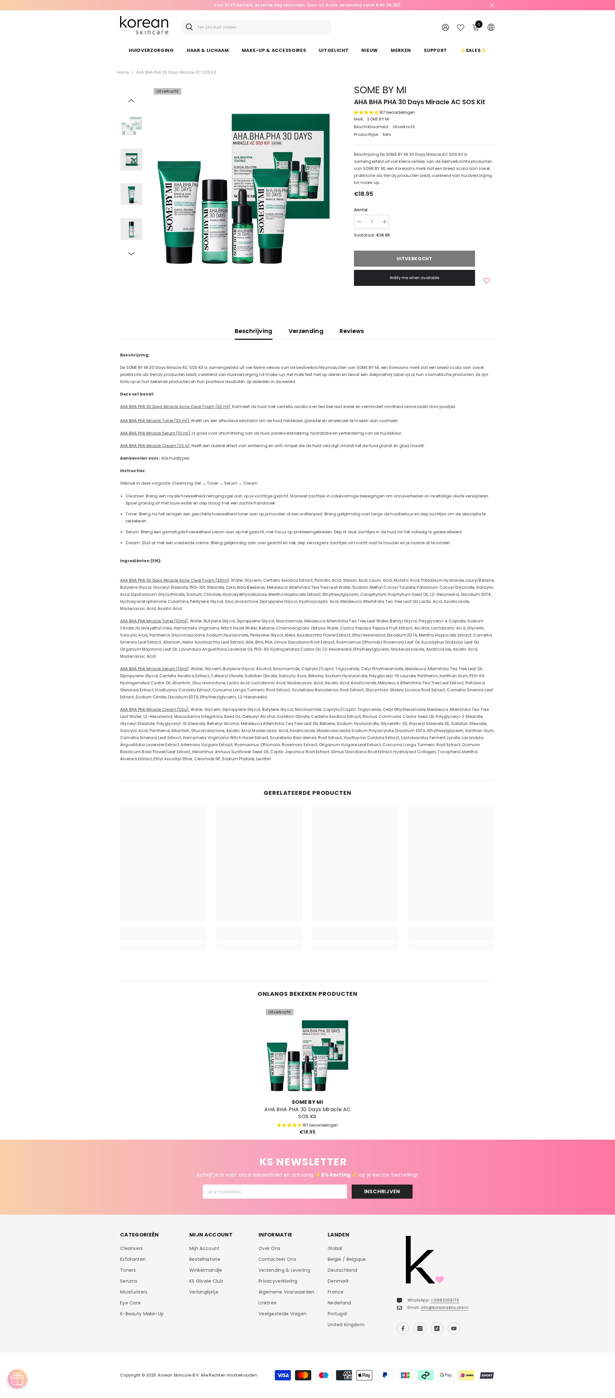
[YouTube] (454, 1328)
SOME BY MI (380, 90)
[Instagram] (420, 1328)
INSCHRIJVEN (382, 1191)
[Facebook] (403, 1328)
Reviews (352, 331)
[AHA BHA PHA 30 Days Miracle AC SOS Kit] (307, 1050)
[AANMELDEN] (445, 27)
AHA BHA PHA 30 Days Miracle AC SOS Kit (307, 1113)
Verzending (306, 331)
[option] (307, 5)
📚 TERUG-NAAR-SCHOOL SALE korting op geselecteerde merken (307, 5)
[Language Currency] (491, 27)
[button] (131, 100)
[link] (163, 937)
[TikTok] (437, 1328)
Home (123, 72)
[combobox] (262, 27)
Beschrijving (253, 331)
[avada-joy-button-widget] (17, 1378)
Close (492, 5)
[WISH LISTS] (460, 26)
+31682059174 (444, 1300)
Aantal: (361, 209)
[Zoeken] (256, 27)
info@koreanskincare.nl (444, 1307)
